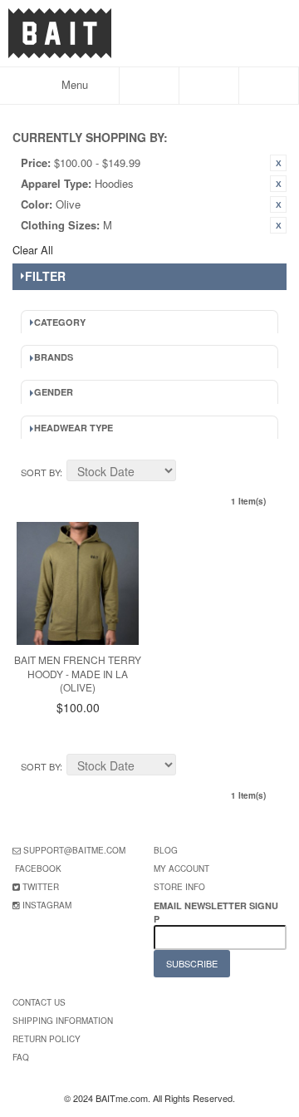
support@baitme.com (74, 850)
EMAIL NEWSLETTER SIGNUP (216, 911)
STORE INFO (179, 887)
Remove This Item (278, 163)
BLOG (166, 850)
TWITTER (40, 887)
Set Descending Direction (191, 472)
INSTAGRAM (46, 905)
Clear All (32, 250)
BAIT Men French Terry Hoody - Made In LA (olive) (77, 673)
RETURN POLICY (46, 1039)
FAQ (20, 1057)
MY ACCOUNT (181, 868)
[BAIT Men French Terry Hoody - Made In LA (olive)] (77, 583)
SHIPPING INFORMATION (62, 1020)
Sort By (40, 472)
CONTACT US (39, 1002)
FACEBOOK (38, 868)
